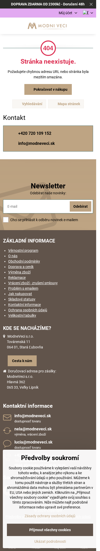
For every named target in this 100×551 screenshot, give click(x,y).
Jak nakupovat (20, 294)
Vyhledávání (31, 104)
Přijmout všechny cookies (50, 530)
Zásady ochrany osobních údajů (50, 516)
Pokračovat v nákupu (50, 89)
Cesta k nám (22, 361)
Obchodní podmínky (24, 261)
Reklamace (17, 278)
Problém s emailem (23, 288)
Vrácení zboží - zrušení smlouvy (33, 283)
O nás (12, 256)
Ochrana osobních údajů (27, 310)
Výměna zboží (19, 272)
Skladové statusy (21, 299)
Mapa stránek (68, 104)
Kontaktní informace (24, 305)
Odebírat (80, 206)
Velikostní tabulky (22, 315)
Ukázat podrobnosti (50, 541)
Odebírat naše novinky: (48, 193)
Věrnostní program (23, 250)
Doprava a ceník (21, 267)
